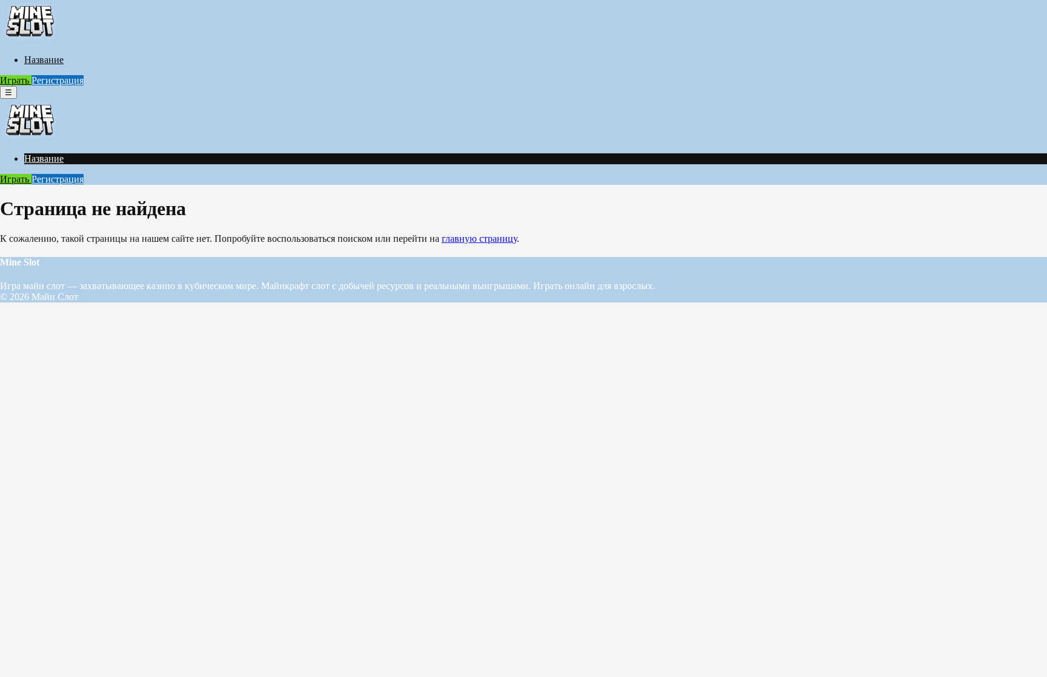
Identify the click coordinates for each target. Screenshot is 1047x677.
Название (44, 60)
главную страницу (479, 238)
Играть (16, 80)
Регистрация (58, 80)
